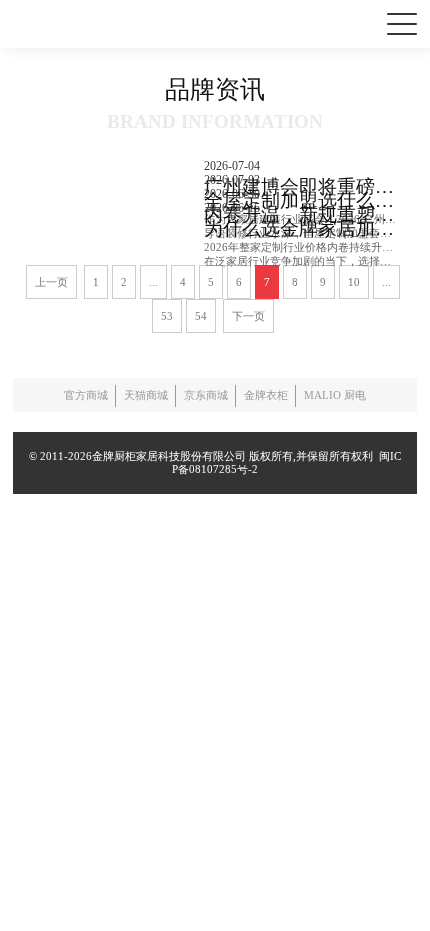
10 (354, 282)
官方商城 (86, 395)
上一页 (51, 282)
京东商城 (206, 395)
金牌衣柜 (266, 395)
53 (167, 316)
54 (201, 316)
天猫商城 (146, 395)
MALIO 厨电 (335, 395)
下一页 (248, 316)
